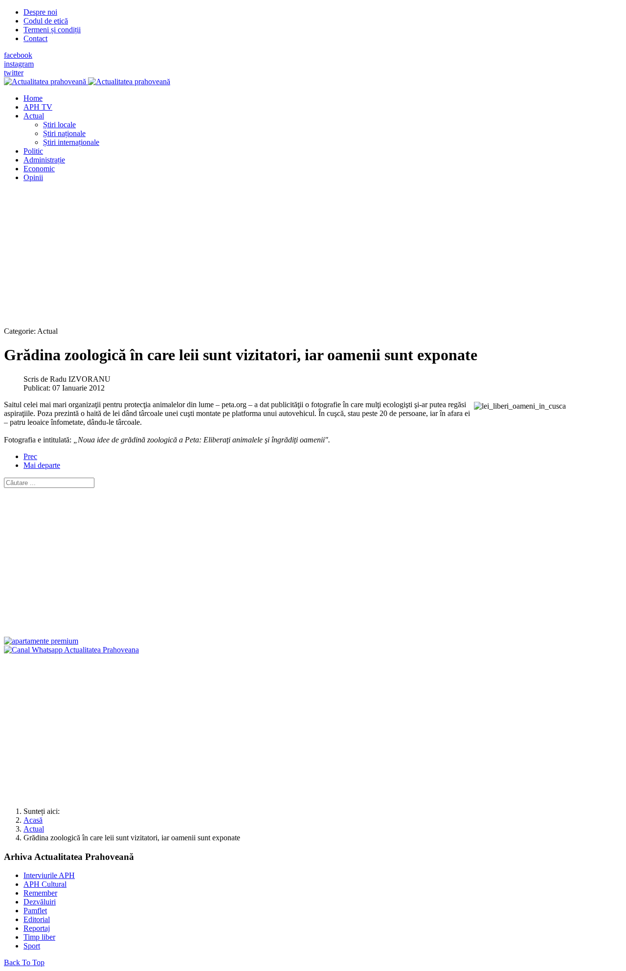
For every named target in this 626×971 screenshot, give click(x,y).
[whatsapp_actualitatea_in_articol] (71, 650)
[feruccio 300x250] (41, 641)
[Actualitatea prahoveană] (87, 81)
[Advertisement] (297, 258)
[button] (33, 116)
